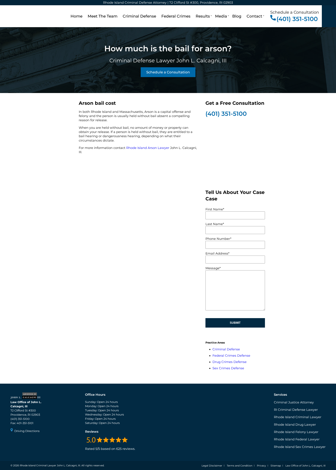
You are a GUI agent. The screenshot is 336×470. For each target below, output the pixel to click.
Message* (213, 268)
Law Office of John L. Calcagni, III (305, 465)
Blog (236, 16)
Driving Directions (27, 431)
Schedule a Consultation (168, 72)
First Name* (214, 209)
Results (203, 16)
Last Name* (214, 224)
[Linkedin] (26, 440)
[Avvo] (32, 440)
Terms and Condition (239, 465)
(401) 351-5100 (297, 18)
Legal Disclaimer (212, 465)
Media (221, 16)
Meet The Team (102, 16)
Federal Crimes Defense (231, 356)
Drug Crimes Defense (229, 362)
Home (76, 16)
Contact (254, 16)
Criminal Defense (139, 16)
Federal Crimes (175, 16)
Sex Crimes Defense (228, 368)
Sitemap (276, 465)
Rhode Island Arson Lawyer (147, 148)
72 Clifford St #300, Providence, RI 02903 (201, 3)
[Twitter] (20, 440)
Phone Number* (218, 239)
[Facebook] (14, 440)
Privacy (261, 465)
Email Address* (217, 253)
